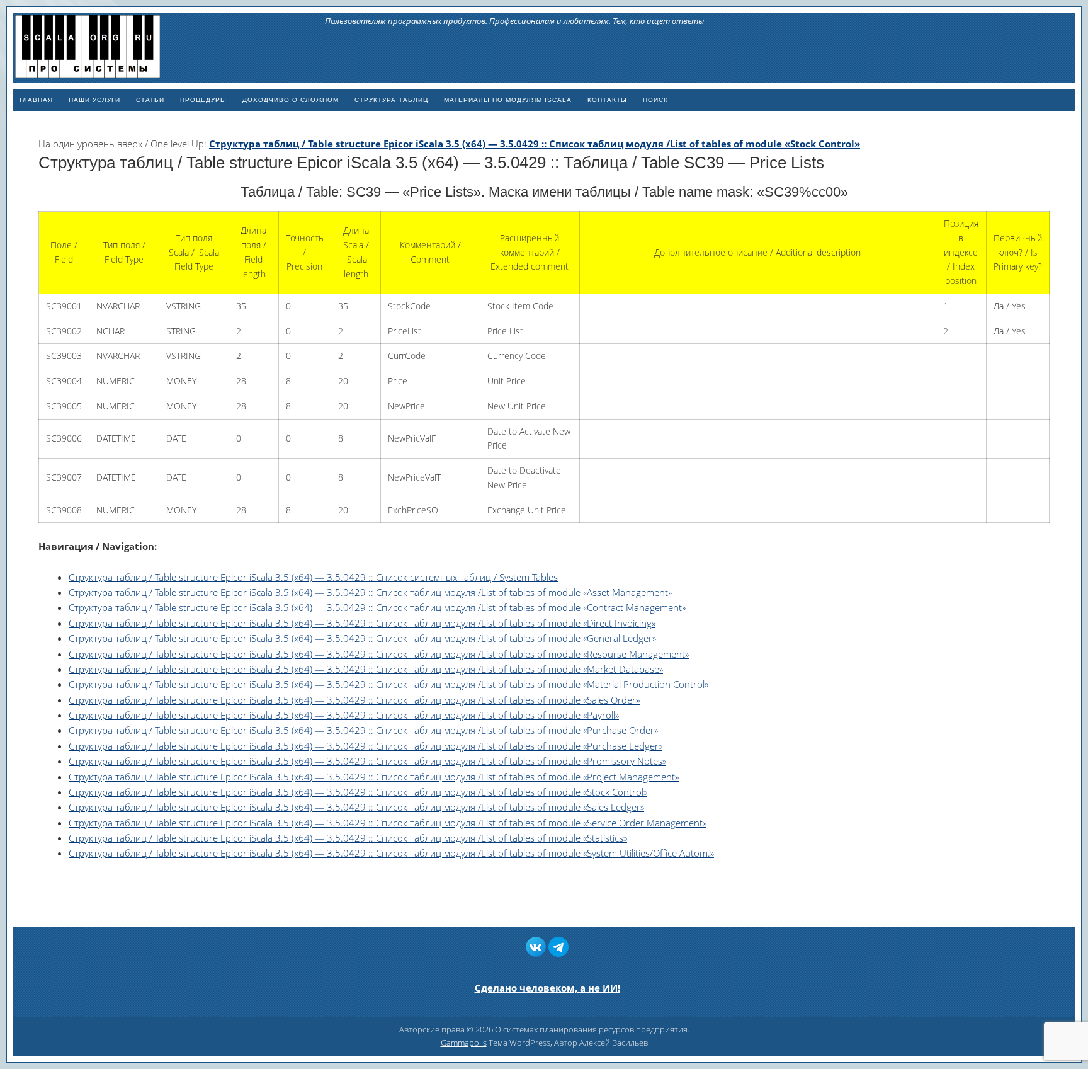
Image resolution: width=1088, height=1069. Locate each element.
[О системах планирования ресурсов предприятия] (87, 73)
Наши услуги (94, 99)
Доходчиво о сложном (290, 99)
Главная (36, 99)
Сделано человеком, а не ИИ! (547, 987)
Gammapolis (464, 1042)
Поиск (655, 99)
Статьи (150, 99)
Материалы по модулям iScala (508, 99)
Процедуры (203, 99)
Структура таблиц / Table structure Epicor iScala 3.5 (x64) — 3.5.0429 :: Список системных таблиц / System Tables (313, 577)
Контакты (607, 99)
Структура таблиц (391, 99)
